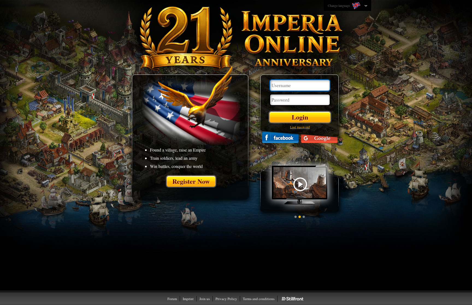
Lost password (300, 127)
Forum (172, 298)
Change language (339, 5)
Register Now (191, 181)
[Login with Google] (319, 137)
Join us (204, 298)
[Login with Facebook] (280, 137)
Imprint (188, 298)
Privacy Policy (226, 298)
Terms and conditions (259, 298)
